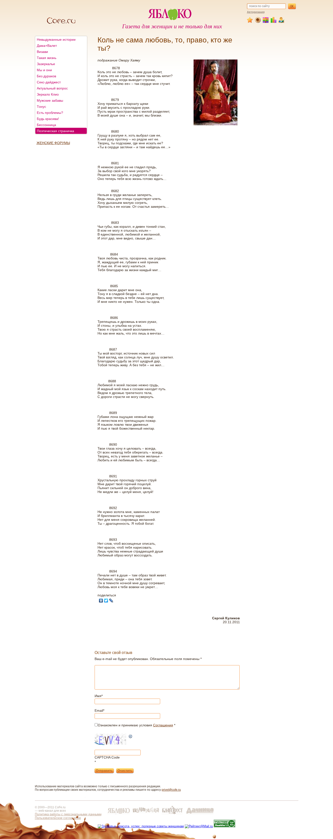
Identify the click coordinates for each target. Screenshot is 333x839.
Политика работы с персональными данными (68, 814)
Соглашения (163, 725)
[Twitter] (106, 600)
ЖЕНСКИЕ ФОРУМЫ (53, 143)
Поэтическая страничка (55, 131)
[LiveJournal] (111, 600)
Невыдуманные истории (56, 39)
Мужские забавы (50, 100)
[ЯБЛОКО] (118, 815)
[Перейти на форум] (258, 21)
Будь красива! (48, 119)
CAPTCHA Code (107, 757)
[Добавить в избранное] (250, 21)
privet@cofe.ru (171, 789)
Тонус (41, 107)
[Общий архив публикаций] (265, 21)
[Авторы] (281, 21)
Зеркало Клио (48, 94)
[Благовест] (172, 815)
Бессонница (46, 125)
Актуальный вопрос (52, 88)
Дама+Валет (47, 46)
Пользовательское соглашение (58, 818)
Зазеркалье (46, 64)
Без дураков (46, 76)
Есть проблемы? (50, 113)
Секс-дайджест (49, 82)
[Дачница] (200, 815)
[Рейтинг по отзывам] (273, 21)
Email (99, 710)
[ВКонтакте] (101, 600)
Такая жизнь (46, 58)
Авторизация (255, 11)
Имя (99, 696)
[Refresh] (130, 737)
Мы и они (44, 70)
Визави (42, 52)
